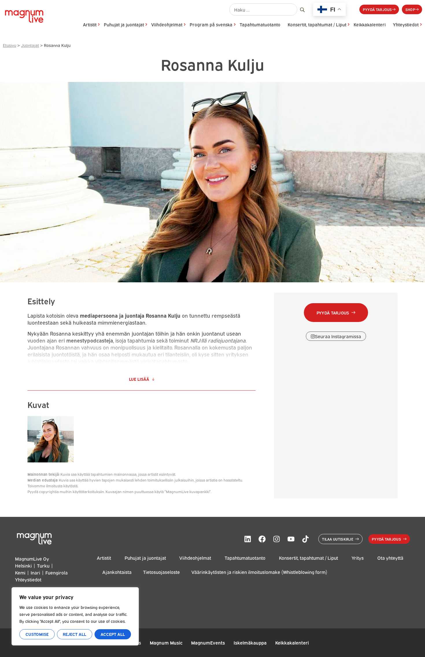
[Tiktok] (305, 539)
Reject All (74, 634)
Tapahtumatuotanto (260, 24)
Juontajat (30, 45)
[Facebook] (262, 539)
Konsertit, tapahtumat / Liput (317, 24)
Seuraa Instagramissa (338, 336)
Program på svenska (211, 24)
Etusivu (9, 45)
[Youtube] (291, 539)
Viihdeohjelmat (166, 24)
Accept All (113, 634)
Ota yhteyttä (390, 558)
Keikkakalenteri (370, 24)
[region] (75, 616)
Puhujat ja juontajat (124, 24)
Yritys (358, 558)
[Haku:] (263, 9)
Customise (37, 634)
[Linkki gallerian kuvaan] (50, 460)
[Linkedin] (247, 539)
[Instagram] (276, 539)
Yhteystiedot (406, 24)
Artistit (90, 24)
